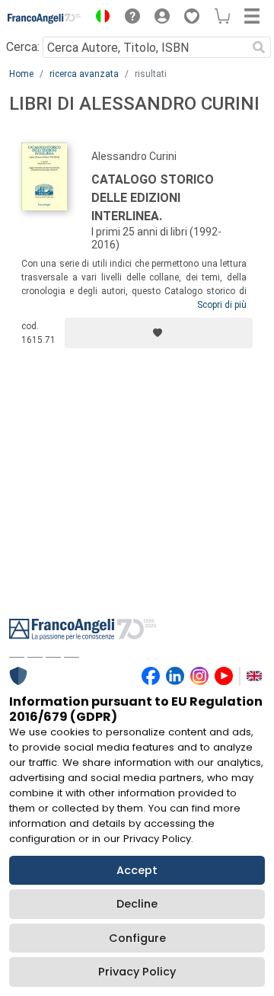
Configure (137, 938)
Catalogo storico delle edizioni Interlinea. (152, 197)
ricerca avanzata (84, 74)
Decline (137, 903)
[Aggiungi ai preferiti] (159, 333)
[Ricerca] (259, 47)
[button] (99, 18)
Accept (137, 870)
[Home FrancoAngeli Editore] (44, 18)
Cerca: (23, 47)
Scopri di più (222, 304)
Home (21, 74)
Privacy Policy (137, 971)
